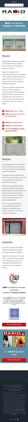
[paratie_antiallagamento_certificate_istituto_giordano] (14, 309)
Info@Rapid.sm (14, 1)
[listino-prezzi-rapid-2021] (14, 332)
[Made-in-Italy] (14, 273)
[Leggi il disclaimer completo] (20, 409)
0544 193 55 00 (18, 386)
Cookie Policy (17, 390)
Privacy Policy (11, 390)
